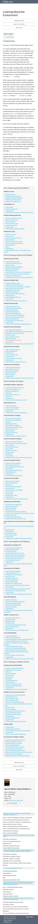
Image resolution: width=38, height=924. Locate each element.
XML (4, 877)
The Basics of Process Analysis (13, 275)
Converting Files (9, 531)
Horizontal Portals (9, 488)
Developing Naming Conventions (13, 743)
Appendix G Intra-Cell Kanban (12, 860)
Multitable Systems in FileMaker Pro (14, 284)
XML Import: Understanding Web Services (15, 624)
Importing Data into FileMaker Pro (13, 548)
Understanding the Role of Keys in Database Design (18, 272)
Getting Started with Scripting (12, 349)
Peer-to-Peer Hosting (10, 673)
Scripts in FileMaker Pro (11, 351)
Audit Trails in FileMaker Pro (12, 394)
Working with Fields (10, 221)
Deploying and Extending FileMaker (14, 668)
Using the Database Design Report (14, 748)
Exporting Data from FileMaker (13, 571)
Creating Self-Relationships (12, 311)
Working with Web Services (12, 626)
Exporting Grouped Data (11, 581)
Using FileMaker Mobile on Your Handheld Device (17, 730)
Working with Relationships (12, 306)
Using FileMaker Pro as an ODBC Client (15, 590)
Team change (7, 891)
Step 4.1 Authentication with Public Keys (15, 826)
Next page (19, 27)
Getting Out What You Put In (12, 573)
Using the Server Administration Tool (14, 702)
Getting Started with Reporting (12, 367)
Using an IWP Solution (11, 606)
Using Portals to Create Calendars (14, 490)
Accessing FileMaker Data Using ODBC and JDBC (18, 588)
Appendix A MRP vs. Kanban (11, 858)
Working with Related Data (12, 292)
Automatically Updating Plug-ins (13, 714)
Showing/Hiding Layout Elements (13, 427)
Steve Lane (20, 800)
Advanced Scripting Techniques (13, 463)
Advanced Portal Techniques (12, 481)
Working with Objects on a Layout (13, 241)
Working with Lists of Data (11, 371)
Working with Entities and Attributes (14, 266)
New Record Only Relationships (13, 486)
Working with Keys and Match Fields (14, 288)
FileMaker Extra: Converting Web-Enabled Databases (18, 538)
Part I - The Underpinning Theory (13, 887)
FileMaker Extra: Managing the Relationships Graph (18, 324)
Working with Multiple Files (12, 318)
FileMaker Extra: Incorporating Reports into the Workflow (19, 378)
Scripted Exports (9, 587)
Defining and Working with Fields (13, 218)
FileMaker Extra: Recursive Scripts (14, 475)
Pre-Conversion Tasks (10, 533)
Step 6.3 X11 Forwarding (10, 833)
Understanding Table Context (12, 290)
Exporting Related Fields (11, 580)
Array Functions (9, 448)
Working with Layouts (10, 234)
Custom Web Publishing (11, 635)
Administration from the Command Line (15, 710)
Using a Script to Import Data (12, 560)
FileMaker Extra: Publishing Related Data (15, 734)
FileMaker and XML (10, 621)
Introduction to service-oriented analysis (15, 906)
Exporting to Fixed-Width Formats (13, 583)
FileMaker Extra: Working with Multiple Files (16, 412)
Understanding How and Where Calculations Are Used (19, 331)
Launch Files (8, 396)
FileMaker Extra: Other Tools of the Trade (15, 518)
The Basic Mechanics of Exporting (13, 574)
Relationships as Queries (11, 310)
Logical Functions (9, 445)
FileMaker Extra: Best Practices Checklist (15, 721)
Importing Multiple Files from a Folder (14, 553)
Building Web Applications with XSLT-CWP (16, 650)
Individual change (8, 889)
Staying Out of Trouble (11, 508)
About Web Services (10, 619)
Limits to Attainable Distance (12, 841)
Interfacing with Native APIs (11, 879)
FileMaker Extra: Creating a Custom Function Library (18, 457)
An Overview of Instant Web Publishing (15, 601)
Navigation (8, 422)
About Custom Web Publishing (13, 637)
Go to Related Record (10, 472)
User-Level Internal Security (12, 407)
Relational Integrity (10, 295)
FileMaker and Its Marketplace (12, 196)
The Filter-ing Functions (11, 450)
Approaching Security (10, 405)
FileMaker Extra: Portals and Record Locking (16, 498)
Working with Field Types (11, 223)
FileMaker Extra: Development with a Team (16, 400)
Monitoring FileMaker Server (12, 718)
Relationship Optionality (11, 270)
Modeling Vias (7, 843)
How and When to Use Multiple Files (14, 320)
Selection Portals (9, 491)
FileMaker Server (9, 675)
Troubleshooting (9, 36)
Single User (8, 671)
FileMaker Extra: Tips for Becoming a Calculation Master (19, 343)
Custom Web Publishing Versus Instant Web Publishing (19, 639)
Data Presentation (9, 430)
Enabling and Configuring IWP (13, 603)
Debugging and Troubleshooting (13, 504)
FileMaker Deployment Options (13, 199)
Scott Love (13, 800)
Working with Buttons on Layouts (13, 358)
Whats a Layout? (9, 236)
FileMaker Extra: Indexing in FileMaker (15, 228)
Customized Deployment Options (13, 685)
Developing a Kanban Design (11, 856)
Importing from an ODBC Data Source (14, 556)
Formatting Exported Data (11, 578)
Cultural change (8, 893)
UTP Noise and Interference (11, 845)
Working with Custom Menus (12, 425)
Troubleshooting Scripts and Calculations (15, 511)
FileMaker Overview (10, 194)
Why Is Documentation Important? (13, 741)
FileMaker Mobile (9, 727)
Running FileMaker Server (12, 700)
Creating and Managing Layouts (13, 238)
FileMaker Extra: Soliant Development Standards (17, 755)
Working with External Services (13, 712)
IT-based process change (10, 896)
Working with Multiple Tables (12, 283)
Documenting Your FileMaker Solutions (15, 740)
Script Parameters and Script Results (14, 466)
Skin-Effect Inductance (10, 839)
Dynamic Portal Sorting (11, 495)
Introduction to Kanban (10, 854)
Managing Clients (9, 707)
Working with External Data (12, 549)
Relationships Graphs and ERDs (13, 308)
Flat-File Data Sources (11, 551)
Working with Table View (11, 432)
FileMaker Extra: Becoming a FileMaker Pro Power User (19, 212)
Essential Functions (10, 335)
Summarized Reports (10, 372)
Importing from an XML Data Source (14, 558)
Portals (7, 246)
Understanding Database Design (13, 263)
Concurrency (8, 392)
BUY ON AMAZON (12, 803)
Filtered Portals (9, 493)
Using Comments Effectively (12, 745)
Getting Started (9, 207)
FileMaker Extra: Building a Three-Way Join (16, 300)
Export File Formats (10, 576)
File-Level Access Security (11, 409)
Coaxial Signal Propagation (11, 848)
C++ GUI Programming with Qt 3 (12, 868)
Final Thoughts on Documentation (13, 754)
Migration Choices (9, 529)
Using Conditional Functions (12, 336)
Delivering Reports (10, 374)
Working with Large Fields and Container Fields (17, 585)
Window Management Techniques (13, 470)
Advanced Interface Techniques (13, 418)
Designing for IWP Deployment (13, 605)
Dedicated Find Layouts (11, 429)
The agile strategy (8, 904)
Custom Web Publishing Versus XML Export (16, 641)
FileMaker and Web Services (12, 617)
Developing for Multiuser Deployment (14, 387)
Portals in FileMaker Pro (11, 483)
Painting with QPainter (9, 875)
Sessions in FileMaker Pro (11, 391)
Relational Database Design (12, 261)
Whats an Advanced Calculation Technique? (16, 443)
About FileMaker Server (11, 696)
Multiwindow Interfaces (11, 423)
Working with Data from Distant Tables (14, 317)
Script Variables (9, 468)
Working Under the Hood (11, 220)
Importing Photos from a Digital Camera (15, 555)
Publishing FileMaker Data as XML (14, 646)
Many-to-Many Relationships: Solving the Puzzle (17, 274)
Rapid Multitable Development (13, 297)
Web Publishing (9, 677)
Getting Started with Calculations (13, 329)
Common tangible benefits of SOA (13, 902)
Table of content (19, 24)
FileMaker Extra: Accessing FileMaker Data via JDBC (18, 594)
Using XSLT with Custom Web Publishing (15, 648)
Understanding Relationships (12, 268)
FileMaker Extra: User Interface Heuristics (15, 436)
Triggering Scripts (9, 356)
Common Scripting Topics (11, 354)
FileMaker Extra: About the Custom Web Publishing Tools (19, 658)
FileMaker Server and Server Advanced (15, 695)
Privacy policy (29, 916)
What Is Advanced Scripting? (12, 465)
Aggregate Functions (10, 338)
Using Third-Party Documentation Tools (15, 750)
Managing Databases (10, 709)
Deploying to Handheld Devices (13, 684)
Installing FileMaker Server (12, 698)
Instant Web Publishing (11, 599)
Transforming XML (10, 623)
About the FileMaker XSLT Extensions (14, 655)
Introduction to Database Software (13, 198)
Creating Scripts (9, 353)
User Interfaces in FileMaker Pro (13, 420)
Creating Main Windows (10, 871)
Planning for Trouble (10, 509)
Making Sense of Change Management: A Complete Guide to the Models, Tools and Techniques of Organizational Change (18, 883)
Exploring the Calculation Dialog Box (14, 333)
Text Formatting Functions (11, 447)
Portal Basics (8, 484)
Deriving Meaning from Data (12, 369)
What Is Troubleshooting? (11, 506)
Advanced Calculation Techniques (14, 441)
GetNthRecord (9, 454)
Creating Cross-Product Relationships (14, 315)
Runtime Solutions (10, 682)
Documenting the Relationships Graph (15, 747)
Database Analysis (10, 265)
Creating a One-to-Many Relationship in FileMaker (18, 286)
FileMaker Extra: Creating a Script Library (15, 361)
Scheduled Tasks (9, 716)
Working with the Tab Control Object (14, 243)
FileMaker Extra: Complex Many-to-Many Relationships (19, 277)
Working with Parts (10, 239)
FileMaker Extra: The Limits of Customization (16, 689)
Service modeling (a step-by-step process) (16, 913)
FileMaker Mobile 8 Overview (12, 729)
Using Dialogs (7, 873)
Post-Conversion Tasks (11, 534)
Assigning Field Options (11, 225)
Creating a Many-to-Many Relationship (15, 293)
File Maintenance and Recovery (13, 516)
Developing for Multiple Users (12, 389)
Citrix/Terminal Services (11, 680)
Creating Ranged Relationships (13, 313)
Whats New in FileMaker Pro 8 (12, 201)
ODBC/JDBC (8, 678)
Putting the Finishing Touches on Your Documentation (18, 752)
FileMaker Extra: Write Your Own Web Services (17, 630)
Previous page (19, 20)
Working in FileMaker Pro (11, 209)
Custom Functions (9, 452)
